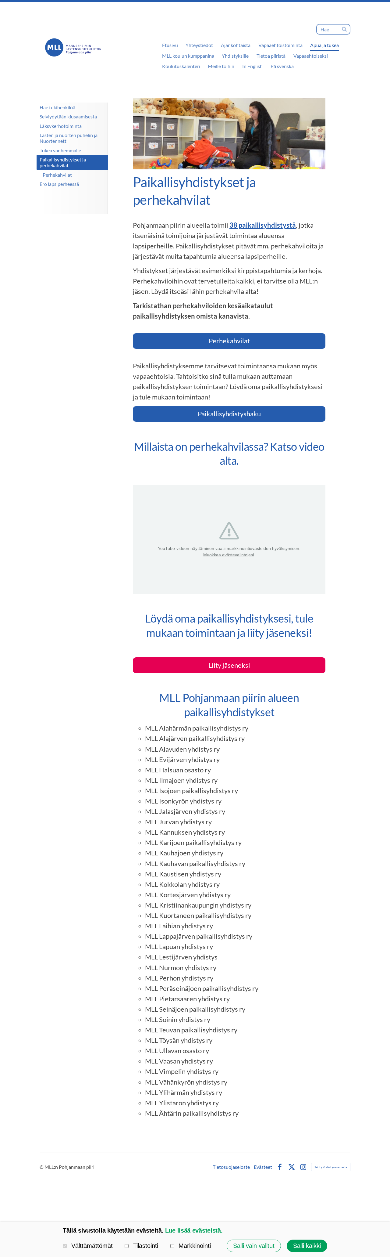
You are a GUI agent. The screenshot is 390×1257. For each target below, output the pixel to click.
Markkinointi (195, 1245)
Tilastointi (145, 1245)
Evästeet (263, 1167)
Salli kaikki (307, 1245)
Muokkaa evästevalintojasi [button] (228, 554)
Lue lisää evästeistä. (194, 1230)
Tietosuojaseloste (231, 1167)
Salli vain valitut (254, 1245)
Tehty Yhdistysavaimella (330, 1167)
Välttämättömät (92, 1245)
